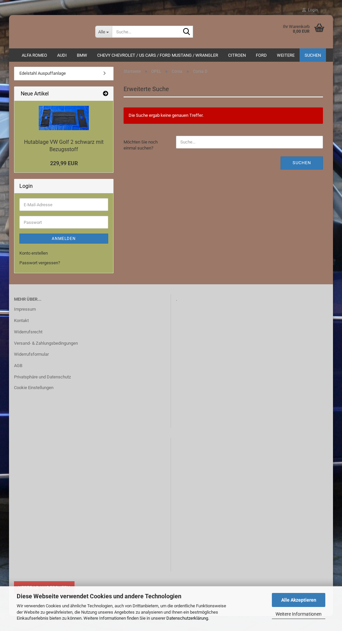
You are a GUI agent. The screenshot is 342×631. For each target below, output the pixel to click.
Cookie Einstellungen (33, 387)
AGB (18, 365)
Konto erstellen (33, 253)
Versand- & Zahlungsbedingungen (46, 343)
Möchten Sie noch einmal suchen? (141, 145)
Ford (261, 55)
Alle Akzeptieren (298, 600)
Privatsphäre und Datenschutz (42, 376)
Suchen (313, 55)
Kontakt (21, 320)
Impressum (25, 309)
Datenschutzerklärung (187, 618)
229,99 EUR (64, 163)
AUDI (62, 55)
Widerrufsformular (31, 354)
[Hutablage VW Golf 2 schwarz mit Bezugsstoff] (64, 118)
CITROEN (237, 55)
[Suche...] (186, 32)
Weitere (286, 55)
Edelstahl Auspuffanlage (42, 73)
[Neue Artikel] (105, 94)
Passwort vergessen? (39, 262)
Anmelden (64, 238)
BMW (82, 55)
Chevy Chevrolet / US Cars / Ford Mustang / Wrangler (157, 55)
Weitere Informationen (299, 614)
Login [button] (312, 10)
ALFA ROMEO (34, 55)
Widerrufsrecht (28, 331)
